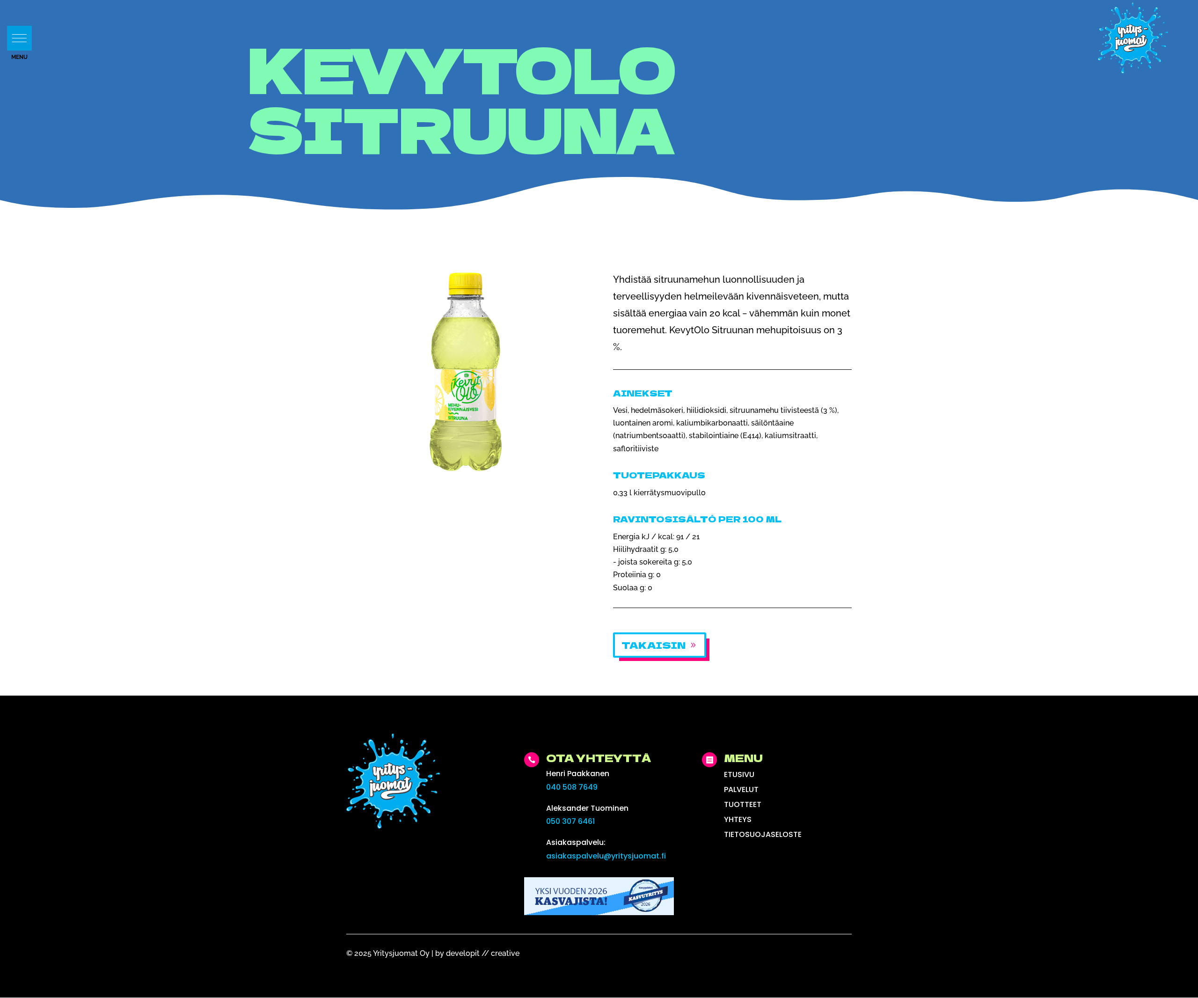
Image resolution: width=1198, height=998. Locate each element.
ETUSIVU (739, 774)
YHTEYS (738, 819)
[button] (19, 38)
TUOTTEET (742, 804)
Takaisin (653, 645)
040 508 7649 (572, 787)
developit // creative (482, 953)
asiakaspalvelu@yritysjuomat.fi (606, 856)
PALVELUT (741, 789)
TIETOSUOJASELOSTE (763, 834)
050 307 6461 (570, 821)
